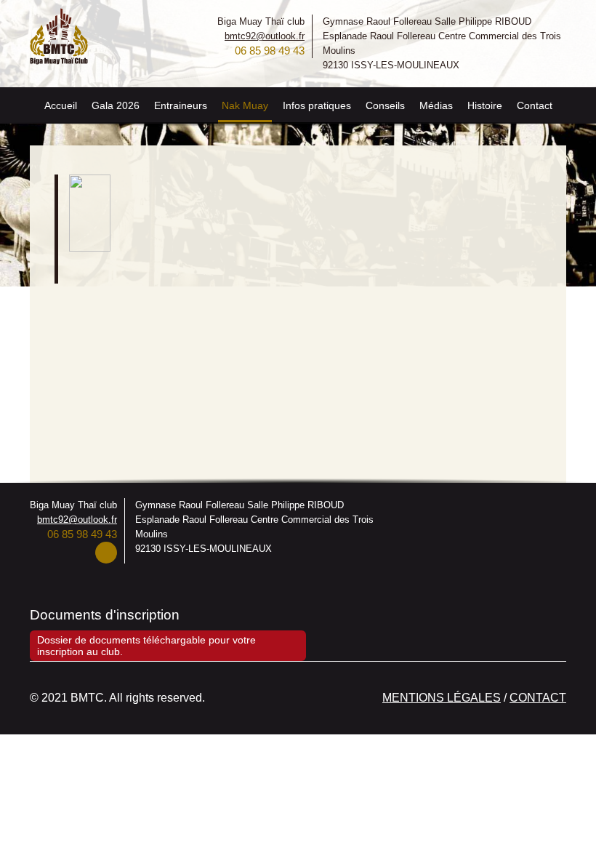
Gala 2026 (116, 105)
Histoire (484, 105)
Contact (534, 105)
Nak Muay (245, 105)
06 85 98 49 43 (270, 50)
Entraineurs (180, 105)
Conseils (385, 105)
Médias (436, 105)
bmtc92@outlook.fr (265, 36)
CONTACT (538, 697)
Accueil (60, 105)
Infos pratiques (317, 105)
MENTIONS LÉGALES (441, 697)
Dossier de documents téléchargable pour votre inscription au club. (146, 645)
